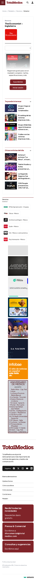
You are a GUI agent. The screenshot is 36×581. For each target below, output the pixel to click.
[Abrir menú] (2, 2)
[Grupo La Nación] (18, 349)
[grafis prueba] (18, 250)
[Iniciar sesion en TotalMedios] (32, 3)
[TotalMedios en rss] (31, 468)
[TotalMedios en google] (23, 468)
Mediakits (11, 11)
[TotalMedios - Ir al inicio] (14, 3)
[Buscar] (28, 3)
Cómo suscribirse (8, 485)
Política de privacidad (9, 562)
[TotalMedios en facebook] (14, 468)
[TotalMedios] (18, 447)
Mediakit (5, 498)
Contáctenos (6, 494)
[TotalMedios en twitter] (18, 468)
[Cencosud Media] (18, 287)
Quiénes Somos (7, 481)
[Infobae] (18, 369)
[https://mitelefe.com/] (18, 328)
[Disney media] (18, 307)
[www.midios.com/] (18, 266)
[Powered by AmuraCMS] (29, 577)
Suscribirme (18, 82)
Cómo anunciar (7, 490)
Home (4, 11)
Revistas (19, 11)
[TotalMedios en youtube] (27, 468)
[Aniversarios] (18, 406)
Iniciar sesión (18, 88)
